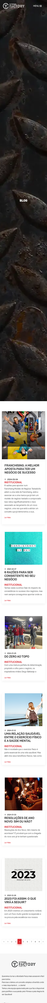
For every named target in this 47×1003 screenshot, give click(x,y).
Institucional (13, 482)
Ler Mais (7, 517)
